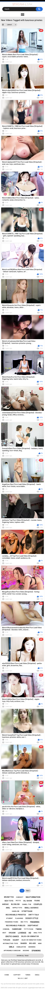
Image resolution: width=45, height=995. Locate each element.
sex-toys (8, 901)
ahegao (5, 904)
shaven (23, 943)
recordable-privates (16, 915)
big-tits (24, 922)
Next (28, 890)
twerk (39, 929)
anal (8, 908)
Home (6, 975)
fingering (34, 922)
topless (6, 940)
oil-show (27, 901)
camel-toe (26, 904)
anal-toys (38, 933)
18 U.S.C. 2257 (23, 978)
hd (30, 933)
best (4, 933)
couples (38, 904)
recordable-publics (15, 926)
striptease (27, 911)
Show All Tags (22, 956)
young (37, 901)
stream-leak (11, 987)
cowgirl (6, 929)
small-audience (31, 908)
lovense (22, 933)
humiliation (21, 947)
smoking (31, 947)
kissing (26, 950)
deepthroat (33, 925)
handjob (15, 911)
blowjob (15, 904)
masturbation (33, 897)
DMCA (37, 975)
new (39, 943)
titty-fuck (28, 929)
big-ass (32, 943)
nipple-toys (17, 908)
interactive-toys (10, 943)
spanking (36, 951)
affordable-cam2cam (12, 950)
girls (11, 947)
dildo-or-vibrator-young (31, 940)
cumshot (19, 897)
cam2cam (16, 929)
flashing (19, 918)
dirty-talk (33, 915)
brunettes (9, 897)
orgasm (12, 933)
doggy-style (32, 918)
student (9, 918)
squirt (16, 940)
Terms (27, 975)
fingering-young (11, 922)
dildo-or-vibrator (30, 936)
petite (18, 900)
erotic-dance (12, 936)
